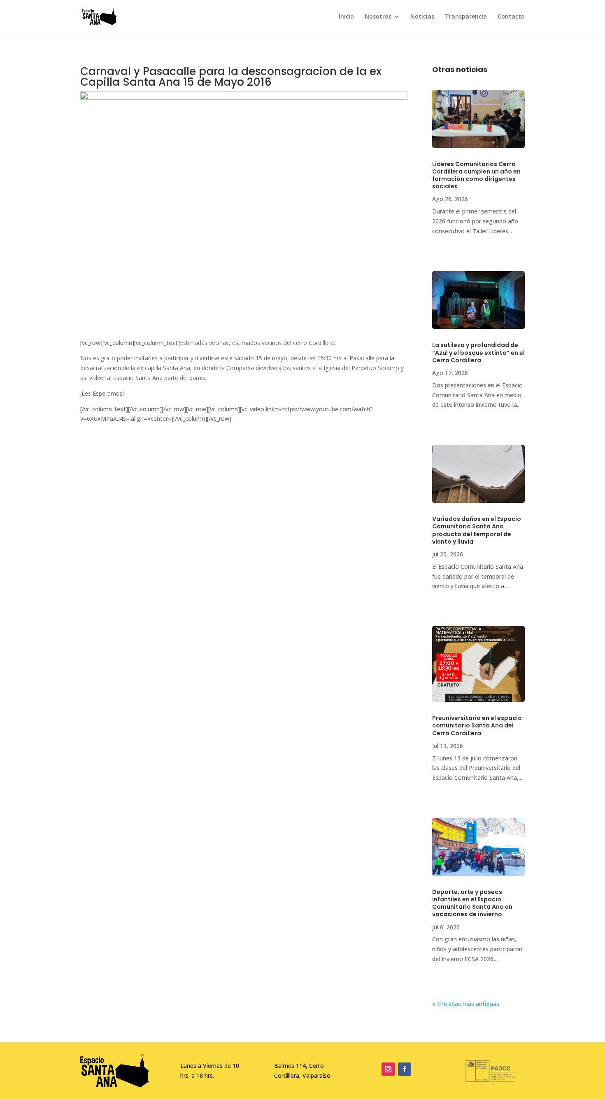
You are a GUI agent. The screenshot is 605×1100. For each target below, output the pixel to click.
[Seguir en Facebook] (404, 1069)
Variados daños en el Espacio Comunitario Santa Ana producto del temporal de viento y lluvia (476, 530)
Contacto (511, 17)
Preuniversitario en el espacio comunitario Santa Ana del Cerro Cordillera (477, 725)
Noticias (422, 17)
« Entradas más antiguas (465, 1004)
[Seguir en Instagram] (388, 1069)
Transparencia (466, 17)
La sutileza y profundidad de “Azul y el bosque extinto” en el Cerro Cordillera (478, 352)
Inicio (346, 17)
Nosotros (378, 17)
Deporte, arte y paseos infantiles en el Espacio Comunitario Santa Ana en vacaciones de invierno (472, 903)
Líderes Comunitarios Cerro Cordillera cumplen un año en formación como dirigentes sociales (476, 175)
